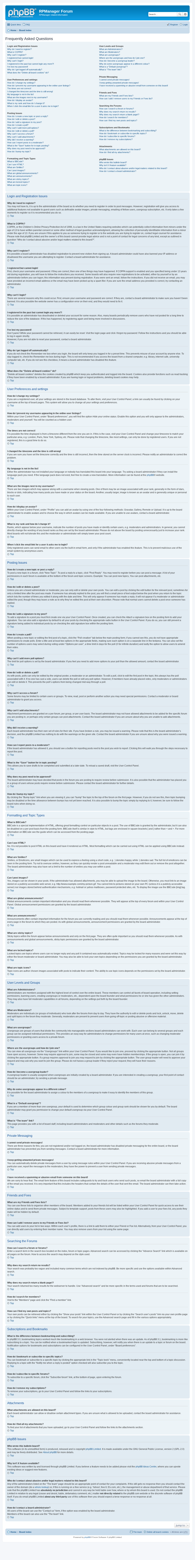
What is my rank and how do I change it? (26, 103)
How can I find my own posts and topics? (118, 120)
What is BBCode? (15, 161)
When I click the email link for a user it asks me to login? (33, 106)
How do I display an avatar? (20, 100)
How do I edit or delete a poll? (20, 131)
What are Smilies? (15, 167)
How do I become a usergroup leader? (117, 61)
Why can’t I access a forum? (20, 134)
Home (13, 30)
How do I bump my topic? (19, 151)
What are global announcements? (22, 173)
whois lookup (42, 1487)
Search (180, 14)
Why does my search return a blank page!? (119, 114)
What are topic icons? (17, 185)
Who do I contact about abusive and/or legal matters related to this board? (133, 168)
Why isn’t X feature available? (112, 165)
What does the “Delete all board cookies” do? (28, 72)
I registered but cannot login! (20, 58)
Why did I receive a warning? (20, 140)
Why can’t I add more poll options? (23, 128)
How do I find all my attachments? (114, 152)
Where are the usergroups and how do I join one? (122, 58)
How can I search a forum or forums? (116, 108)
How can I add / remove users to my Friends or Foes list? (126, 98)
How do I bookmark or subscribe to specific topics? (123, 133)
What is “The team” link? (110, 69)
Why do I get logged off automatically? (24, 69)
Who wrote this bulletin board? (113, 162)
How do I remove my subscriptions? (116, 139)
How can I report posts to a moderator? (25, 142)
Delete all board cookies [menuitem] (158, 1532)
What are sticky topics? (18, 179)
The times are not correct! (19, 88)
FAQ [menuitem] (28, 24)
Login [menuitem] (185, 24)
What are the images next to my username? (27, 97)
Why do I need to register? (19, 49)
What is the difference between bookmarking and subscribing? (128, 130)
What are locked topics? (18, 182)
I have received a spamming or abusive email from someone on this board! (133, 85)
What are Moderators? (109, 52)
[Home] (22, 12)
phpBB (150, 475)
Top (12, 216)
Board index (25, 30)
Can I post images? (16, 170)
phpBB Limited (93, 1449)
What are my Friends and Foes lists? (116, 96)
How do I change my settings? (21, 83)
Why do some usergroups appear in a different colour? (124, 64)
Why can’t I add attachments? (21, 137)
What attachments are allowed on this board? (120, 149)
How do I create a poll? (17, 125)
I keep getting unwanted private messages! (119, 83)
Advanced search (185, 14)
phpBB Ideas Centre (146, 1466)
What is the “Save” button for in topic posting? (28, 145)
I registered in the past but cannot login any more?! (30, 64)
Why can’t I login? (15, 61)
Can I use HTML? (15, 164)
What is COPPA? (15, 52)
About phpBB (50, 1452)
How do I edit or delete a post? (21, 119)
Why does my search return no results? (117, 112)
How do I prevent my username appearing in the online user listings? (38, 85)
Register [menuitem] (174, 24)
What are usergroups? (109, 55)
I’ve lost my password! (17, 67)
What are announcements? (19, 176)
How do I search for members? (113, 117)
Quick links (16, 24)
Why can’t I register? (16, 55)
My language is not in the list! (20, 94)
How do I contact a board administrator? (117, 171)
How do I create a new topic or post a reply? (27, 116)
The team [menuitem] (137, 1532)
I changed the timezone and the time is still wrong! (30, 91)
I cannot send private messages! (114, 80)
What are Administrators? (110, 49)
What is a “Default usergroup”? (113, 67)
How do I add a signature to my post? (24, 122)
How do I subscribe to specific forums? (117, 136)
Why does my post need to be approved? (26, 148)
